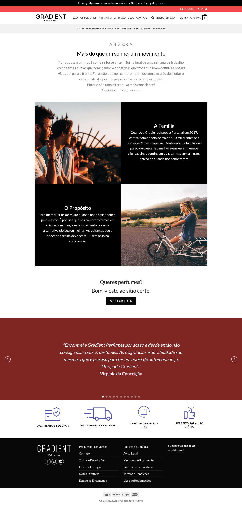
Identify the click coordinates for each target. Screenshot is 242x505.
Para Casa (159, 28)
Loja (75, 17)
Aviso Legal (130, 453)
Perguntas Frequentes (93, 446)
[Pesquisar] (152, 17)
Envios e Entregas (90, 467)
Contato (141, 17)
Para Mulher (123, 28)
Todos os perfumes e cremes (94, 28)
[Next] (234, 359)
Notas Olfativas (89, 474)
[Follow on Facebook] (199, 9)
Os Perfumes (88, 17)
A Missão (120, 17)
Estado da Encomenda (93, 480)
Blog (131, 17)
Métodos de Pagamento (138, 460)
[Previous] (8, 359)
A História (105, 17)
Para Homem (142, 28)
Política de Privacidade (138, 467)
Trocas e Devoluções (92, 460)
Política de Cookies (135, 446)
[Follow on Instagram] (202, 9)
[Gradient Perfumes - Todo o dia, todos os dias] (51, 18)
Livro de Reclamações (137, 480)
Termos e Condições (136, 474)
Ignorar (159, 3)
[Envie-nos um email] (206, 9)
